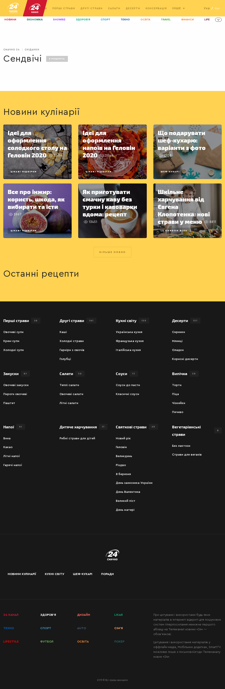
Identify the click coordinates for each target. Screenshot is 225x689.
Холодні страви (72, 341)
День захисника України (134, 482)
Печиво (177, 412)
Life (207, 19)
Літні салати (69, 403)
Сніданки (32, 49)
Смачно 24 (11, 49)
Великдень (124, 456)
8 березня (123, 474)
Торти (176, 385)
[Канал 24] (33, 8)
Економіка (35, 19)
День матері (125, 509)
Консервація (156, 8)
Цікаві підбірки (24, 172)
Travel (166, 19)
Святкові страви (135, 426)
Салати (114, 8)
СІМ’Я (118, 628)
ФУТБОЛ (46, 641)
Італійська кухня (128, 350)
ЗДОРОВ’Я (48, 614)
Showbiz (59, 19)
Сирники (178, 332)
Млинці (177, 341)
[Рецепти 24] (13, 8)
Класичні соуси (127, 394)
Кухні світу (131, 320)
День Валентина (128, 491)
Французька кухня (130, 341)
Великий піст (125, 500)
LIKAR (118, 614)
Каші (63, 332)
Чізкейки (178, 403)
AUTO (81, 628)
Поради (107, 574)
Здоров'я (83, 19)
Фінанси (187, 19)
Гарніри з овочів (72, 350)
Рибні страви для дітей (77, 438)
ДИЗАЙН (83, 614)
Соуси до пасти (128, 385)
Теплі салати (69, 385)
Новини (10, 19)
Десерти (133, 8)
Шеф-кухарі (170, 172)
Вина (7, 438)
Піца (175, 394)
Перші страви (63, 8)
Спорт (105, 19)
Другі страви (91, 8)
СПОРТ (45, 628)
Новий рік (123, 438)
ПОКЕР (119, 641)
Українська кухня (129, 332)
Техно (125, 19)
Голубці (65, 359)
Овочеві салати (71, 394)
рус (217, 8)
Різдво (121, 465)
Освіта (145, 19)
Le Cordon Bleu (174, 231)
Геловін (121, 447)
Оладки (178, 350)
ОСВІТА (83, 641)
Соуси (125, 373)
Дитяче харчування (82, 426)
